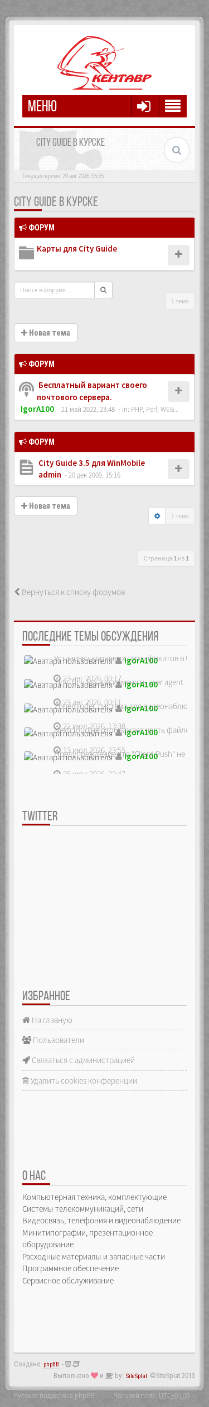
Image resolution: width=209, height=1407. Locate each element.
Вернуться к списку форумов (72, 592)
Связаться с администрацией (82, 1060)
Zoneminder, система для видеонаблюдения (131, 706)
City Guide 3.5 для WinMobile (91, 462)
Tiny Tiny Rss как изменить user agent (118, 682)
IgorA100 (37, 409)
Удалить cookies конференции (83, 1080)
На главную (51, 1020)
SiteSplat (136, 1376)
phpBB (51, 1364)
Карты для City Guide (77, 248)
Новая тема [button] (48, 332)
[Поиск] (103, 290)
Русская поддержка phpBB (54, 1395)
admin (49, 474)
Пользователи (57, 1040)
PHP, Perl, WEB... (155, 409)
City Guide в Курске (56, 202)
